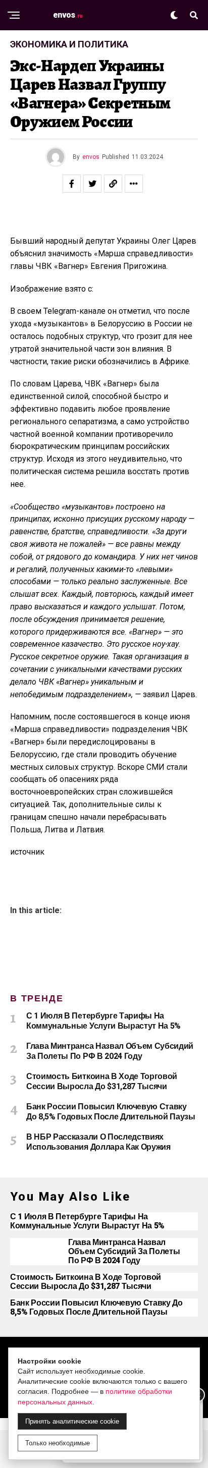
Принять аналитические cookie (72, 1421)
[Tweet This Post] (92, 184)
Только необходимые (57, 1443)
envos (90, 156)
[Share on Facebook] (72, 184)
